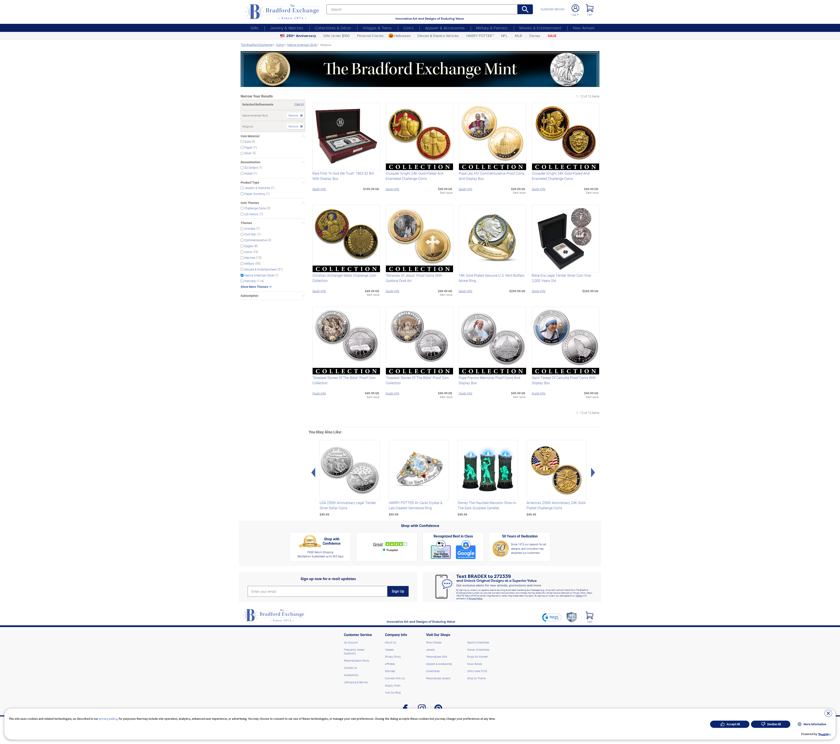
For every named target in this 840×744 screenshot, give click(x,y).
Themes (246, 223)
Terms (579, 595)
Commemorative (255, 240)
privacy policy (108, 719)
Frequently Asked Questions (354, 651)
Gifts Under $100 (336, 35)
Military (249, 263)
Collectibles (433, 671)
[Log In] (575, 8)
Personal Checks (370, 35)
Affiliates (390, 664)
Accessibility (351, 675)
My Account (351, 642)
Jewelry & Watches (286, 27)
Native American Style (259, 275)
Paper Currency (254, 194)
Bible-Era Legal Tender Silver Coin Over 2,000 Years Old (561, 278)
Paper (248, 147)
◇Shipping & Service (356, 682)
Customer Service (552, 9)
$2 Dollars (251, 167)
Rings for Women (477, 656)
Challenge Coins (255, 208)
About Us (390, 642)
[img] (589, 615)
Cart (589, 14)
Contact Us (350, 667)
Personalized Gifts (436, 656)
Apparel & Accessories (445, 27)
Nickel (248, 173)
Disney (534, 35)
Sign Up (398, 591)
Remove (293, 115)
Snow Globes (433, 642)
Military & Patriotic (492, 27)
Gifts (254, 27)
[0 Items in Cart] (589, 8)
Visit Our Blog (393, 692)
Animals (249, 228)
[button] (552, 617)
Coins (408, 27)
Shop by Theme (476, 678)
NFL (504, 35)
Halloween (402, 35)
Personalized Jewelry (438, 678)
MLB (518, 35)
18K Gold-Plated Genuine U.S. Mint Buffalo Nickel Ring (491, 278)
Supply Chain (393, 685)
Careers (389, 649)
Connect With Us (395, 678)
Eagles (248, 246)
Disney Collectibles (478, 649)
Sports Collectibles (478, 642)
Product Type (250, 182)
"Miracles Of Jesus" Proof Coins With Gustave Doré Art (414, 278)
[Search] (525, 9)
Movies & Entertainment (540, 27)
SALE (552, 35)
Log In (575, 14)
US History (251, 214)
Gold (247, 141)
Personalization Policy (356, 660)
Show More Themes (254, 286)
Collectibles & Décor (333, 27)
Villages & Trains (377, 27)
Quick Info (319, 189)
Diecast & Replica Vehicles (438, 35)
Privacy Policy (476, 598)
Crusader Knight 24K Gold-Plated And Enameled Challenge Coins (414, 176)
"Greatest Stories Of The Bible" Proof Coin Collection (344, 380)
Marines (249, 258)
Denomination (250, 162)
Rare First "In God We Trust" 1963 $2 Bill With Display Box (343, 176)
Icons (248, 252)
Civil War (250, 234)
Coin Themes (250, 203)
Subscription (249, 296)
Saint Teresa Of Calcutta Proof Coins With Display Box (564, 380)
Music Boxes (474, 664)
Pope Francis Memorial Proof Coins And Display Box (489, 380)
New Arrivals (584, 27)
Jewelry (430, 649)
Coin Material (250, 136)
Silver (248, 153)
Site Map (390, 671)
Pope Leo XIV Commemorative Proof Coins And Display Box (491, 176)
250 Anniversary (301, 35)
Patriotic (250, 281)
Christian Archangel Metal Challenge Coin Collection (344, 278)
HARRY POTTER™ (480, 35)
